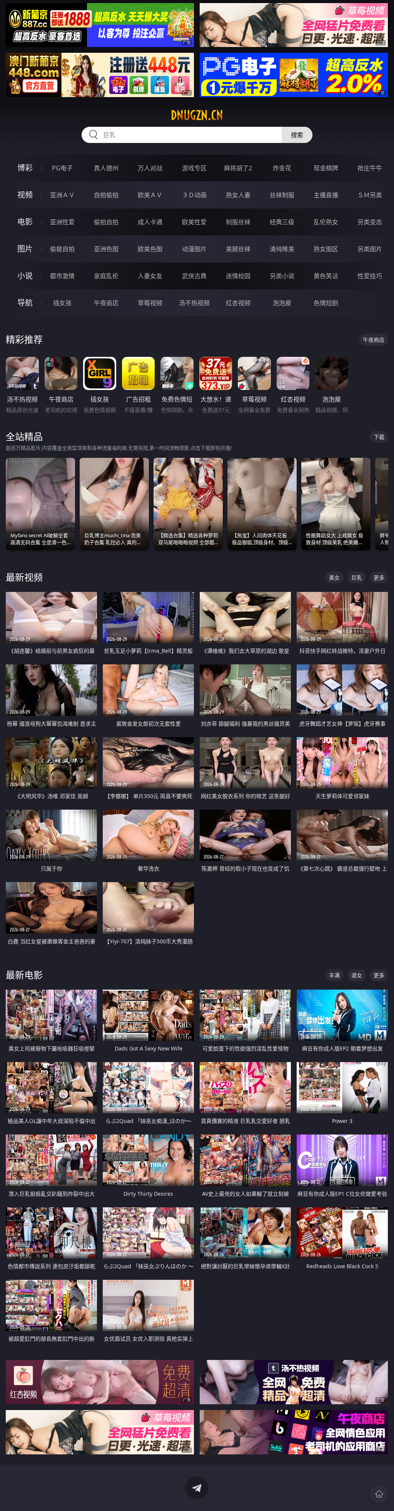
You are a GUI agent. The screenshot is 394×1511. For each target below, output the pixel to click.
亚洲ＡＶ (62, 195)
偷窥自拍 (62, 249)
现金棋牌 (326, 168)
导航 (25, 302)
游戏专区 (194, 168)
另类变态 (369, 222)
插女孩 (62, 303)
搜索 (297, 135)
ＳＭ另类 (369, 195)
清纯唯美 (282, 249)
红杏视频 (238, 303)
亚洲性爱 (62, 222)
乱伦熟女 (326, 222)
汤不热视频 (194, 303)
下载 (379, 436)
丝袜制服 (282, 195)
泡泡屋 (282, 303)
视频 (25, 195)
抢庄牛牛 (369, 168)
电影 (25, 222)
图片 (25, 249)
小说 (25, 276)
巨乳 (356, 577)
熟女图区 (326, 249)
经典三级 (282, 222)
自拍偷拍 (106, 195)
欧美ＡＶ (150, 195)
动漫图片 (194, 249)
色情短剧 (326, 303)
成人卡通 (150, 222)
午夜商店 (106, 303)
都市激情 (62, 276)
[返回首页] (379, 1494)
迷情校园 (238, 276)
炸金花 (282, 168)
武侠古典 (194, 276)
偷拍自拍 (106, 222)
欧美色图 (150, 249)
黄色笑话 (326, 276)
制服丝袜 (238, 222)
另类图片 (369, 249)
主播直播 (326, 195)
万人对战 (150, 168)
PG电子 (62, 168)
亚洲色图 (106, 249)
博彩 (25, 168)
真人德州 (106, 168)
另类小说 (282, 276)
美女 (334, 577)
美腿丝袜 (238, 249)
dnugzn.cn (197, 115)
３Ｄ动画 (194, 195)
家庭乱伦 (106, 276)
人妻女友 (150, 276)
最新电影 (24, 974)
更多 (379, 577)
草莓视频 (150, 303)
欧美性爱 (194, 222)
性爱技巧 (369, 276)
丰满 (334, 975)
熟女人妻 (238, 195)
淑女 (356, 975)
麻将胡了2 (238, 168)
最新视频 (24, 577)
